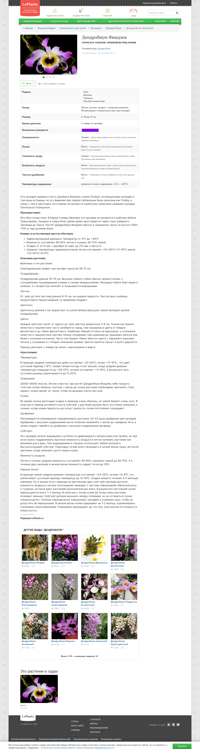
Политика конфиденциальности (23, 739)
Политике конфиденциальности (99, 747)
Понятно (182, 746)
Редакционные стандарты (111, 739)
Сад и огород (59, 21)
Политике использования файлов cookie (62, 747)
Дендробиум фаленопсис (118, 564)
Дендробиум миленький (29, 642)
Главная (28, 28)
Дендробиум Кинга (61, 562)
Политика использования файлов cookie (55, 739)
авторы (94, 723)
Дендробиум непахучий (94, 640)
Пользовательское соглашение (85, 739)
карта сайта (77, 725)
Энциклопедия (32, 21)
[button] (48, 55)
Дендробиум (114, 28)
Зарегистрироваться (154, 2)
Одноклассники (173, 724)
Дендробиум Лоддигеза (124, 601)
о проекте (95, 719)
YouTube (178, 724)
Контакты (95, 732)
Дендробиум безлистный (88, 603)
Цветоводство (86, 21)
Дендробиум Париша (63, 640)
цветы (23, 705)
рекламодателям (99, 727)
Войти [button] (173, 2)
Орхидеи (95, 28)
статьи (74, 721)
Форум (175, 21)
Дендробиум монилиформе (59, 603)
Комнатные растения (73, 28)
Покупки (160, 21)
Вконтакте (168, 724)
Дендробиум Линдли (33, 562)
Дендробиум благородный (29, 603)
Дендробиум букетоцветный (119, 642)
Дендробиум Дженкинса (94, 562)
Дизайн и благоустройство (126, 21)
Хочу (29, 83)
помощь (75, 730)
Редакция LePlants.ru (32, 518)
